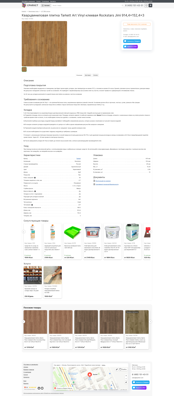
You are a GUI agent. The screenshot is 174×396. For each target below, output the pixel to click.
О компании (45, 1)
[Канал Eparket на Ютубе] (42, 388)
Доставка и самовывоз (28, 1)
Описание (79, 75)
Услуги (26, 374)
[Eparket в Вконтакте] (39, 388)
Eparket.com (30, 5)
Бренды (26, 383)
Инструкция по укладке (103, 181)
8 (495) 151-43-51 (134, 5)
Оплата (38, 1)
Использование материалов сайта (34, 393)
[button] (23, 231)
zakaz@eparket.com (133, 36)
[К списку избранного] (146, 5)
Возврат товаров (29, 369)
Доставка (88, 75)
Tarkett (78, 158)
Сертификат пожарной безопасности (107, 184)
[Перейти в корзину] (150, 5)
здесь (103, 365)
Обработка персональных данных (54, 393)
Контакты (53, 1)
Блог (25, 381)
